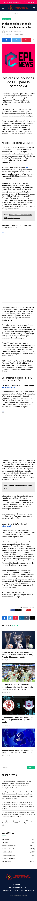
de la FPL (30, 167)
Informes (5, 842)
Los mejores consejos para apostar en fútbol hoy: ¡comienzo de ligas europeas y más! (18, 719)
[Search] (34, 8)
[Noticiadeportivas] (18, 7)
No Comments (8, 34)
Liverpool (6, 526)
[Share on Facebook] (6, 40)
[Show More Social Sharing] (33, 40)
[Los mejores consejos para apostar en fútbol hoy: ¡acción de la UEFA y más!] (18, 738)
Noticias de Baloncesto (9, 846)
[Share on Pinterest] (26, 40)
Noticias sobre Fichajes (9, 858)
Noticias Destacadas (8, 855)
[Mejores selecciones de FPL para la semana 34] (18, 55)
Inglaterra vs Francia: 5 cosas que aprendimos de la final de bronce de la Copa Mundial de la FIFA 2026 (17, 687)
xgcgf (10, 32)
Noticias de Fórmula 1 (8, 849)
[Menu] (3, 8)
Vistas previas (6, 861)
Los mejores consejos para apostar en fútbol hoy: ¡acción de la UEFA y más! (17, 751)
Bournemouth (8, 388)
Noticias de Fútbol (17, 884)
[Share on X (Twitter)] (16, 40)
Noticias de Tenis (7, 852)
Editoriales (6, 19)
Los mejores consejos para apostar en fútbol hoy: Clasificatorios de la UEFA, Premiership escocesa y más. (17, 654)
